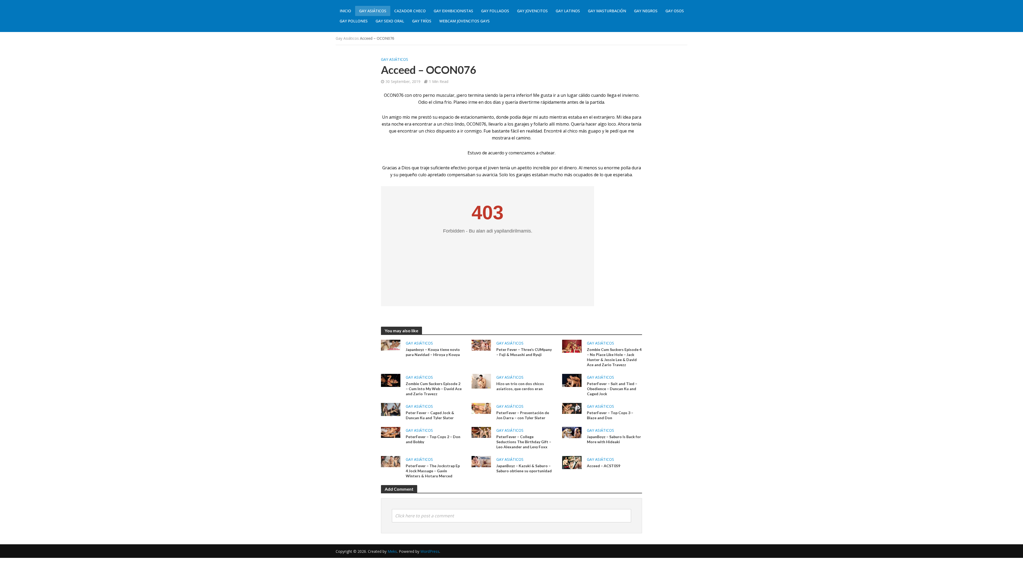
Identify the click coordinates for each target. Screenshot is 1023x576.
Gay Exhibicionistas (453, 10)
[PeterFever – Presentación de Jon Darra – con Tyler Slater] (481, 408)
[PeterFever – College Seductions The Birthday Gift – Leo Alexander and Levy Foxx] (481, 432)
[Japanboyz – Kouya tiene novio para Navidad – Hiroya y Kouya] (390, 345)
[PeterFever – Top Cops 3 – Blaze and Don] (572, 408)
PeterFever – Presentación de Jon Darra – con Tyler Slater (522, 415)
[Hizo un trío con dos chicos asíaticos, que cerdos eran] (481, 381)
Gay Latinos (568, 10)
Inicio (345, 10)
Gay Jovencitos (532, 10)
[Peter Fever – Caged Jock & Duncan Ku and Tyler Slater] (390, 409)
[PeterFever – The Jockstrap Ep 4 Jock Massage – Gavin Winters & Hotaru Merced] (390, 461)
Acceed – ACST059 (603, 465)
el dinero (568, 168)
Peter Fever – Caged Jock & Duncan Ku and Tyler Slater (430, 415)
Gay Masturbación (607, 10)
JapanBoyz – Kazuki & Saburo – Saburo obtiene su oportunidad (524, 468)
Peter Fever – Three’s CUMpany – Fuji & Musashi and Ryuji (524, 352)
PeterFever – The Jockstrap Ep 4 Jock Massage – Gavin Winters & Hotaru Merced (433, 470)
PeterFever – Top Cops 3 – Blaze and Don (610, 415)
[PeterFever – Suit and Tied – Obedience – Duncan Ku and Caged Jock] (572, 380)
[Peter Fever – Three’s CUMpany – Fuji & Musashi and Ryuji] (481, 345)
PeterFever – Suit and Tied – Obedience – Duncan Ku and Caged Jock (612, 388)
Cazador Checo (410, 10)
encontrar (407, 131)
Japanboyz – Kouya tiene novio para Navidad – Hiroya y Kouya (433, 352)
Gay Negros (645, 10)
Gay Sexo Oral (390, 20)
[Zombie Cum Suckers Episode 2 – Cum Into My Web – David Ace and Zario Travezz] (390, 380)
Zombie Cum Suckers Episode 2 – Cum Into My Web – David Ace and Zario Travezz (434, 388)
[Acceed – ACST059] (572, 462)
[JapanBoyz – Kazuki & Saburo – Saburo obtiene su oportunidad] (481, 461)
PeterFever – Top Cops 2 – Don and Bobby (433, 439)
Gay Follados (495, 10)
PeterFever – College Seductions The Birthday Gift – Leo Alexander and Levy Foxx (523, 441)
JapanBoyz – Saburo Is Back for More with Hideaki (614, 439)
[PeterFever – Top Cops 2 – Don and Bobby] (390, 432)
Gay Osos (674, 10)
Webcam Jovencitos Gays (464, 20)
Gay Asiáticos (372, 10)
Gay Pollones (354, 20)
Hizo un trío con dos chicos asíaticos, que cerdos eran (520, 386)
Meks (392, 551)
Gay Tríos (421, 20)
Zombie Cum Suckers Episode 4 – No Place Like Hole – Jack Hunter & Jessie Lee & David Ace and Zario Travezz (614, 357)
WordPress (429, 551)
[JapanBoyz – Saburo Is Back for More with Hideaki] (572, 432)
